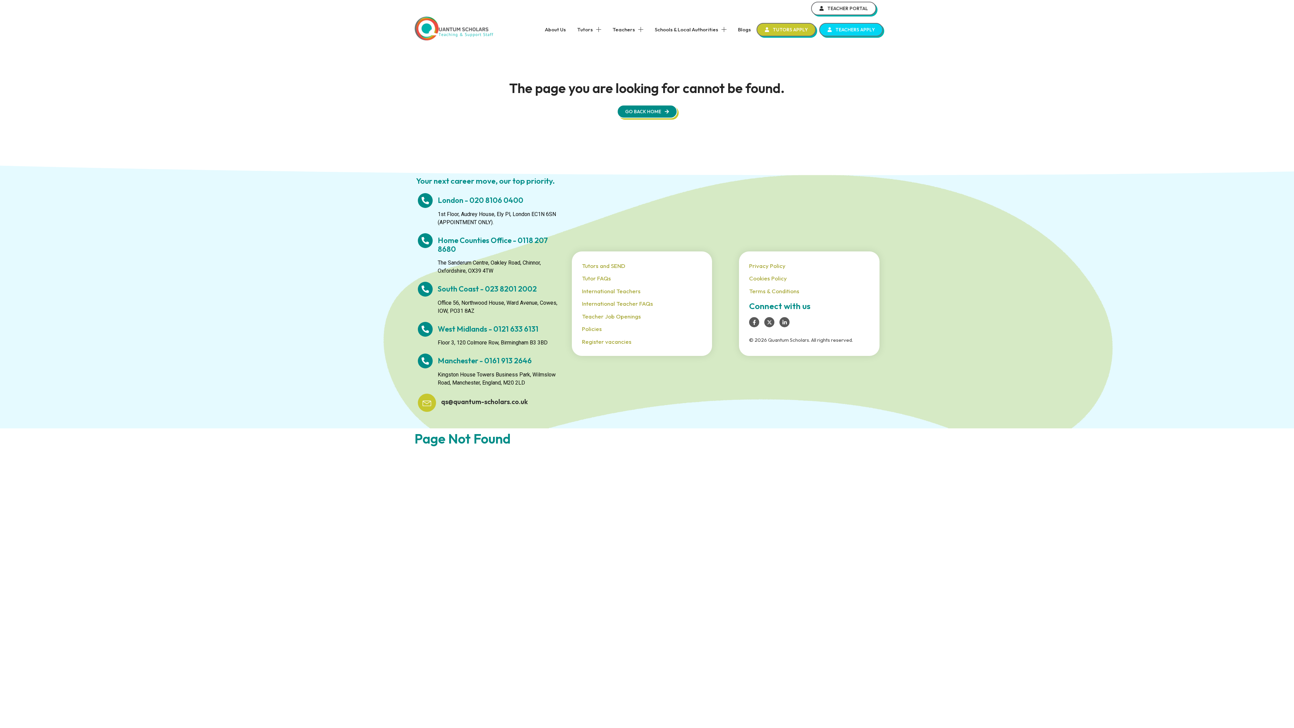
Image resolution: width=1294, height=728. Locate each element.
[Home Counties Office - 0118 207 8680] (425, 240)
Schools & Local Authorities (686, 29)
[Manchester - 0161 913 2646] (425, 361)
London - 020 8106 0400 (480, 200)
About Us (555, 29)
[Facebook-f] (754, 322)
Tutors (585, 29)
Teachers (624, 29)
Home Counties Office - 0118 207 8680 (493, 245)
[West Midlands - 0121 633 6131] (425, 329)
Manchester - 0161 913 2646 (485, 360)
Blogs (744, 29)
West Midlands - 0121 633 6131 (488, 329)
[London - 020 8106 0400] (425, 200)
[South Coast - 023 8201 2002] (425, 289)
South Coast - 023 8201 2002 (487, 289)
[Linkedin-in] (784, 322)
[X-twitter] (769, 322)
